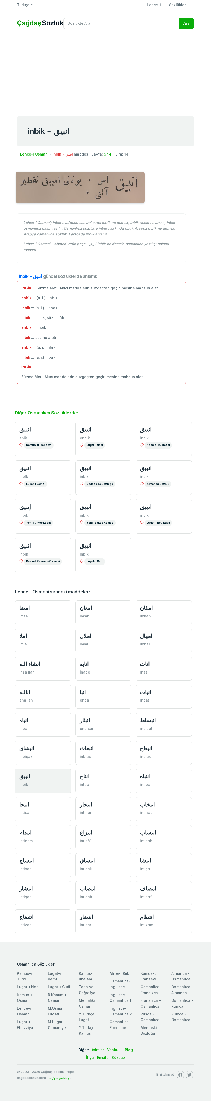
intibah (146, 784)
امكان (146, 608)
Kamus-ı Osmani (158, 445)
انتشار (26, 888)
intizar (85, 925)
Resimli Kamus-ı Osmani (43, 561)
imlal (84, 644)
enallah (26, 700)
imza (23, 616)
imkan (145, 616)
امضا (24, 608)
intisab (146, 841)
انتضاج (26, 917)
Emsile (103, 1057)
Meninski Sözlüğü (148, 1030)
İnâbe (85, 672)
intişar (25, 897)
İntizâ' (85, 841)
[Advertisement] (105, 71)
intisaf (146, 897)
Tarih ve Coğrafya (87, 990)
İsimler (98, 1050)
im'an (85, 616)
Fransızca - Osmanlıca (150, 1003)
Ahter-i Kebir (121, 973)
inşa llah (27, 672)
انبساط (148, 720)
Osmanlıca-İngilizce (120, 984)
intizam (146, 925)
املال (85, 636)
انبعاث (87, 748)
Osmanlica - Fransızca (151, 990)
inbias (85, 756)
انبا (83, 692)
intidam (26, 841)
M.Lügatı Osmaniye (57, 1025)
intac (84, 784)
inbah (24, 728)
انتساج (26, 860)
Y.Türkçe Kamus (86, 1030)
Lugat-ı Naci (28, 987)
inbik (144, 438)
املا (23, 636)
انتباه (145, 776)
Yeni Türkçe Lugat (38, 522)
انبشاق (26, 748)
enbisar (86, 728)
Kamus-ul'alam (86, 976)
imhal (145, 644)
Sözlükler (177, 5)
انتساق (87, 860)
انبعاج (146, 748)
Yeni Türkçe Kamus (99, 522)
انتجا (24, 804)
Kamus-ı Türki (24, 976)
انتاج (85, 776)
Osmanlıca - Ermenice (120, 1025)
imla (23, 644)
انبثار (85, 720)
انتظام (147, 917)
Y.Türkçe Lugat (86, 1017)
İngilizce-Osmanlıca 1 (120, 998)
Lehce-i (154, 5)
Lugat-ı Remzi (35, 484)
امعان (86, 608)
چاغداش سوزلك (59, 1078)
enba (84, 700)
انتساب (148, 832)
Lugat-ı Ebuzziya (158, 522)
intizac (25, 925)
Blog (129, 1050)
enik (23, 438)
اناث (145, 664)
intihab (146, 812)
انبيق (25, 429)
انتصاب (88, 888)
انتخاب (147, 804)
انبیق (85, 468)
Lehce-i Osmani (34, 154)
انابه (84, 664)
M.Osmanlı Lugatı (57, 1011)
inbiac (145, 756)
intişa (145, 869)
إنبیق (25, 506)
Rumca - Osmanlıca (180, 1017)
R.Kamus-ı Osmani (57, 998)
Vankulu (114, 1050)
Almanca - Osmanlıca (180, 976)
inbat (144, 700)
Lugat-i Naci (94, 445)
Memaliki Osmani (87, 1003)
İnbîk (23, 476)
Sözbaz (118, 1057)
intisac (25, 869)
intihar (85, 812)
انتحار (86, 804)
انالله (24, 692)
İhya (90, 1057)
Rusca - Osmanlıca (150, 1017)
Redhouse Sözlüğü (99, 484)
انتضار (86, 917)
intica (24, 812)
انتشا (145, 860)
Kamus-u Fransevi (38, 445)
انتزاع (86, 832)
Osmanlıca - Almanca (182, 990)
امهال (146, 636)
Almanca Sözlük (158, 484)
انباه (23, 720)
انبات (145, 692)
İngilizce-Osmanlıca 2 (121, 1011)
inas (144, 672)
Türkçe (23, 5)
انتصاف (148, 888)
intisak (86, 869)
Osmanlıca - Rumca (182, 1003)
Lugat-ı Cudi (94, 561)
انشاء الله (29, 664)
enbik (85, 438)
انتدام (25, 832)
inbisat (146, 728)
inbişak (25, 756)
